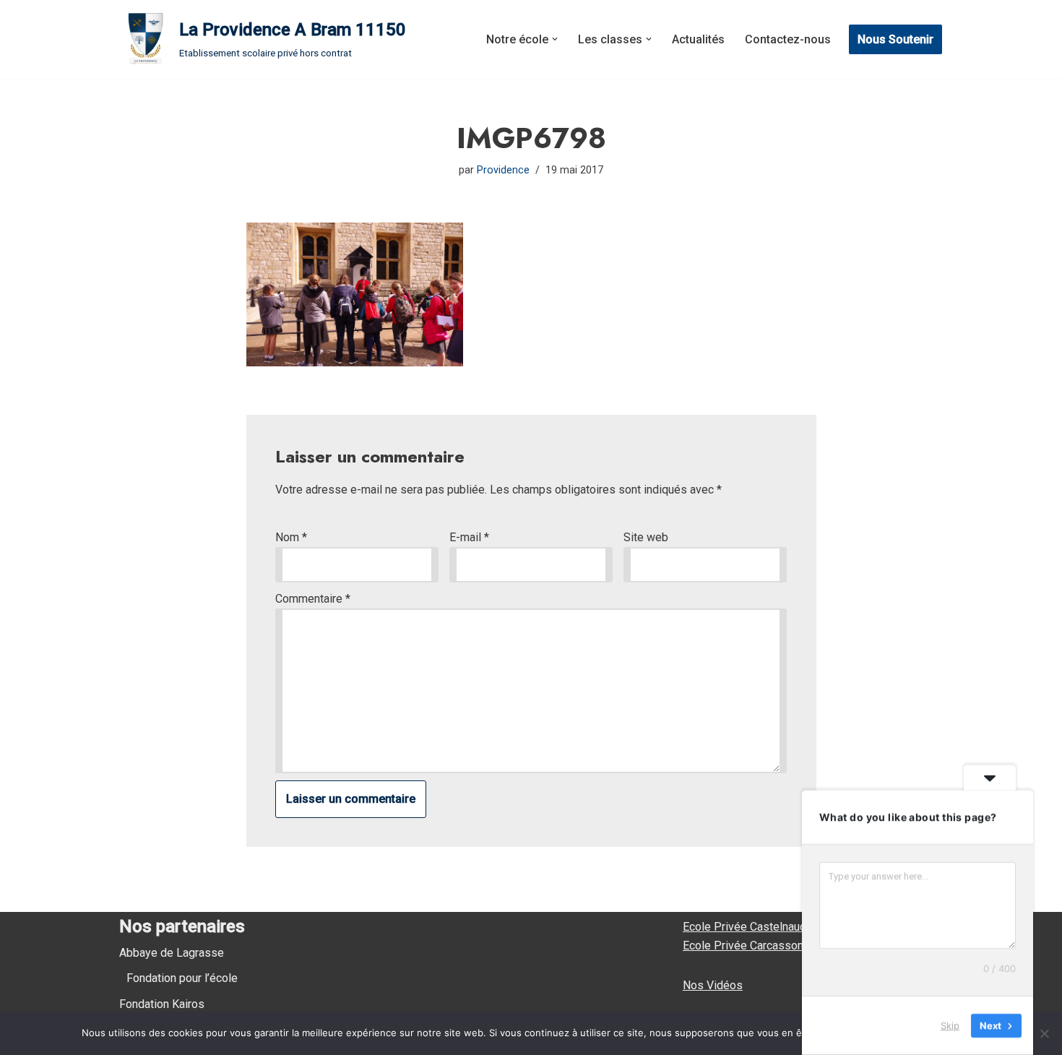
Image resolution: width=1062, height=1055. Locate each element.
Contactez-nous (788, 39)
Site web (645, 537)
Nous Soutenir (895, 39)
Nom (291, 537)
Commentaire (312, 599)
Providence (503, 170)
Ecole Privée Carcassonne (749, 945)
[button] (555, 39)
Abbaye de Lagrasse (171, 953)
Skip (950, 1025)
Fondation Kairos (161, 1004)
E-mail (469, 537)
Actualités (698, 39)
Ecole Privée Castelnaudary (752, 927)
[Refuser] (1044, 1033)
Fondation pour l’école (182, 978)
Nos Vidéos (713, 985)
